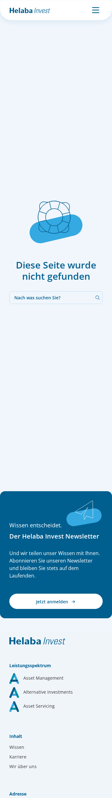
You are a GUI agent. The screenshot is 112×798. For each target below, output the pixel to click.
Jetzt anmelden (52, 602)
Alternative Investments (48, 692)
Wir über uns (23, 766)
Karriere (17, 757)
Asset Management (43, 678)
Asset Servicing (39, 706)
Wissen (16, 747)
